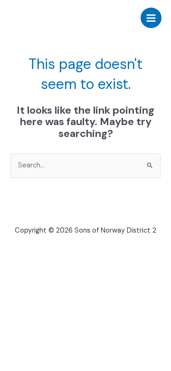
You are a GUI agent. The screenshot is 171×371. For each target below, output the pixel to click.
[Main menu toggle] (151, 18)
